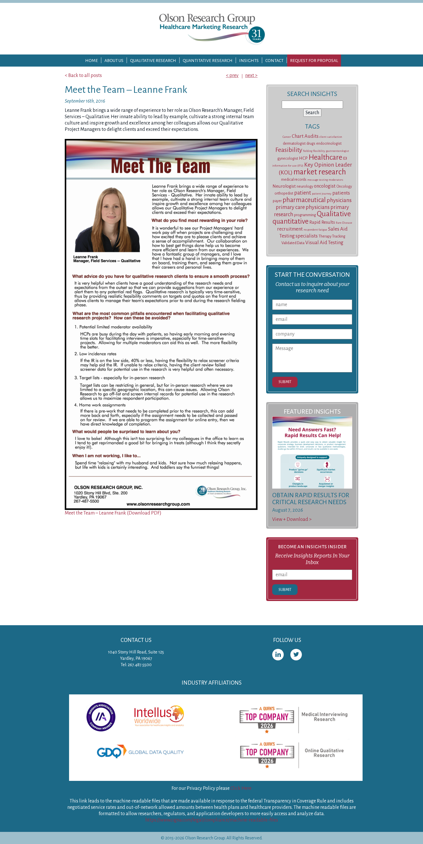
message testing (317, 179)
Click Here (240, 788)
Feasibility (288, 149)
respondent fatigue (315, 229)
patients (341, 193)
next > (251, 75)
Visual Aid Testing (324, 242)
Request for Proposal (314, 60)
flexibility (319, 150)
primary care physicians (302, 207)
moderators (336, 179)
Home (91, 60)
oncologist (325, 186)
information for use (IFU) (287, 165)
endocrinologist (329, 144)
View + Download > (292, 519)
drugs (310, 144)
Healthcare (325, 157)
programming (305, 215)
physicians (339, 200)
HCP (303, 158)
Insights (249, 60)
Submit (285, 382)
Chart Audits (305, 136)
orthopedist (284, 193)
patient (302, 193)
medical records (293, 180)
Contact (274, 60)
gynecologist (287, 159)
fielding (307, 150)
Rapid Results (322, 222)
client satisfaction (330, 136)
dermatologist (294, 144)
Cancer (287, 136)
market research (320, 172)
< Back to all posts (83, 75)
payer (277, 201)
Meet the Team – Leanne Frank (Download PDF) (113, 513)
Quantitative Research (208, 60)
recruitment (290, 229)
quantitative (290, 221)
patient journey (321, 193)
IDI (345, 159)
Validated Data (292, 243)
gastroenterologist (337, 150)
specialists (307, 236)
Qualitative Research (153, 60)
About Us (113, 60)
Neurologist (284, 186)
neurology (305, 186)
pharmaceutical (304, 200)
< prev (232, 75)
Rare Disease (344, 222)
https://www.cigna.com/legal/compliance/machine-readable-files (211, 820)
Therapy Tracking (332, 236)
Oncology (344, 186)
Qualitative (334, 214)
